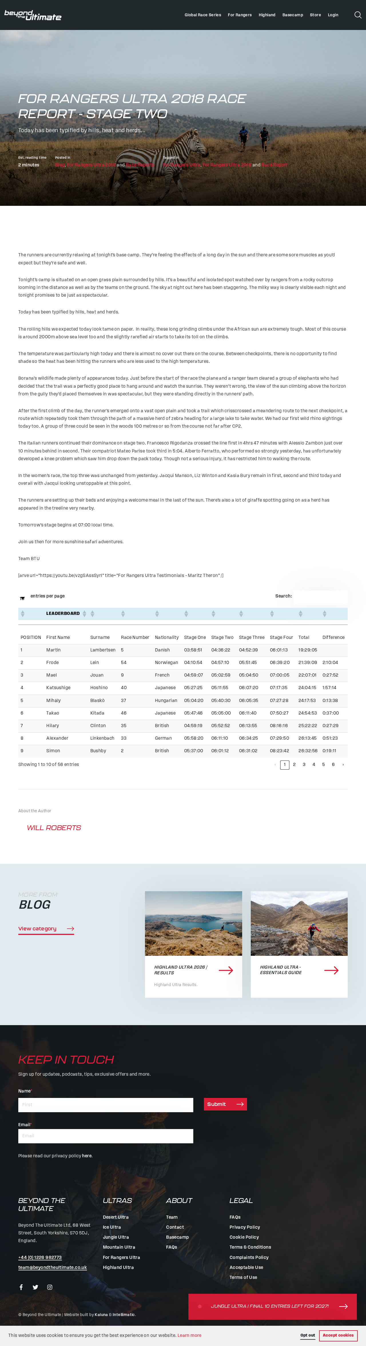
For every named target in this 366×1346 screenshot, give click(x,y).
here (87, 1156)
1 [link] (285, 764)
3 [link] (304, 764)
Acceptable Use (246, 1267)
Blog (60, 165)
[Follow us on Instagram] (50, 1287)
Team (172, 1217)
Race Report (274, 165)
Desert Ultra (116, 1217)
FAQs (171, 1247)
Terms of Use (243, 1277)
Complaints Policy (249, 1258)
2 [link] (294, 764)
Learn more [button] (190, 1335)
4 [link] (314, 764)
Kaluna (101, 1315)
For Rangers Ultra (181, 165)
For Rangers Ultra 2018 (91, 165)
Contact (175, 1227)
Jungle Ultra (116, 1237)
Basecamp (293, 15)
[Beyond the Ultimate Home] (32, 15)
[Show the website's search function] (358, 15)
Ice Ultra (112, 1227)
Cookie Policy (244, 1237)
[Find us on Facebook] (21, 1287)
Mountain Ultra (119, 1247)
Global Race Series (203, 15)
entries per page (48, 596)
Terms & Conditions (250, 1247)
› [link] (343, 764)
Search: (283, 596)
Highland (267, 15)
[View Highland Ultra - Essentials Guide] (299, 923)
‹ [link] (275, 764)
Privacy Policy (245, 1227)
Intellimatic (124, 1315)
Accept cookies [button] (338, 1335)
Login (333, 15)
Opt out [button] (308, 1335)
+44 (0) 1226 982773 (40, 1258)
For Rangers (240, 15)
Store (315, 15)
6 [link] (333, 764)
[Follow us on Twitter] (35, 1287)
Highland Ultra (118, 1267)
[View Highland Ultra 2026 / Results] (193, 923)
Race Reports (140, 165)
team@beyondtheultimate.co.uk (52, 1267)
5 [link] (323, 764)
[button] (22, 613)
